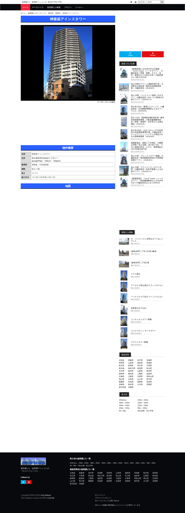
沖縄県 (130, 387)
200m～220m (143, 400)
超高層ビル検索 (53, 7)
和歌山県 (150, 376)
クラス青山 (135, 274)
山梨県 (140, 371)
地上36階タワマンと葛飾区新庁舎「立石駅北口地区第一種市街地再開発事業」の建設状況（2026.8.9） (147, 86)
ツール (78, 7)
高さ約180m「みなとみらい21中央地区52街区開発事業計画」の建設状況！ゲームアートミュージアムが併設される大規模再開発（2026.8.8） (147, 133)
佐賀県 (149, 382)
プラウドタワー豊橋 (139, 342)
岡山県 (121, 379)
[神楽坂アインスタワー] (68, 63)
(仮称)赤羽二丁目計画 (140, 262)
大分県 (140, 384)
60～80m (122, 411)
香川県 (149, 379)
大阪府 (130, 376)
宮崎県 (149, 384)
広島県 (130, 379)
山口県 (140, 379)
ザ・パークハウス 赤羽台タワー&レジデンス (147, 240)
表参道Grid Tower (138, 308)
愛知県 (130, 374)
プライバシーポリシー (103, 498)
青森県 (130, 360)
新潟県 (140, 368)
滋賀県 (149, 374)
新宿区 (57, 13)
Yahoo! (48, 161)
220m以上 (123, 400)
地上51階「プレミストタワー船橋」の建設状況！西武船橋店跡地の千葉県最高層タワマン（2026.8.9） (147, 157)
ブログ (67, 7)
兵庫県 (140, 376)
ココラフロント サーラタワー (143, 330)
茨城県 (149, 363)
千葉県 (149, 365)
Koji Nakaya (46, 495)
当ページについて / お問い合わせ (107, 501)
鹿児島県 (122, 387)
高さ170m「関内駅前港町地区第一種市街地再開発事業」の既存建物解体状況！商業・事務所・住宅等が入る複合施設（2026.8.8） (147, 120)
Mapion (57, 161)
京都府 (121, 376)
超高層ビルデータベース (37, 13)
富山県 (149, 368)
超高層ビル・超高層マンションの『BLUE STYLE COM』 (42, 2)
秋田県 (121, 363)
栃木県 (121, 365)
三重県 (140, 374)
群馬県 (130, 365)
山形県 (130, 363)
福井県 (130, 371)
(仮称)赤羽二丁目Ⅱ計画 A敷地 (143, 251)
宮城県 (149, 360)
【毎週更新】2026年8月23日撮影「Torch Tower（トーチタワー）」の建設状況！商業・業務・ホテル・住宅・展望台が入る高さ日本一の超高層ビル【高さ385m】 (147, 73)
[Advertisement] (68, 123)
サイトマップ (100, 495)
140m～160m (124, 405)
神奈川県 (131, 368)
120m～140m (143, 405)
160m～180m (143, 403)
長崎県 (121, 384)
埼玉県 (140, 365)
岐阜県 (149, 371)
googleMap (37, 161)
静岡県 (121, 374)
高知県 (130, 382)
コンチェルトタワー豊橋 (141, 319)
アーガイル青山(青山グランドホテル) (146, 285)
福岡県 (140, 382)
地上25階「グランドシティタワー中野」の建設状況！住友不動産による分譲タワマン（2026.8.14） (147, 169)
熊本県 (130, 384)
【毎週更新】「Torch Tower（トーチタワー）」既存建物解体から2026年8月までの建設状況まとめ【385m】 (147, 180)
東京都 (50, 13)
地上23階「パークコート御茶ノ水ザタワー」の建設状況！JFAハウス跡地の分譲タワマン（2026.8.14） (147, 97)
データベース (37, 7)
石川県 (121, 371)
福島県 (140, 363)
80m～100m (142, 408)
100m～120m (124, 408)
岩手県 (140, 360)
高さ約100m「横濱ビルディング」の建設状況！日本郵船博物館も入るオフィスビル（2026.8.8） (147, 108)
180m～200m (124, 403)
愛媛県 (121, 382)
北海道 (121, 360)
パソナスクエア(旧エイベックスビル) (146, 296)
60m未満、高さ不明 (145, 411)
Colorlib (50, 498)
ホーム (25, 7)
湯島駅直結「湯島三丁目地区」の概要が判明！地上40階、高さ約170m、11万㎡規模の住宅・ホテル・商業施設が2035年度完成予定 (147, 145)
